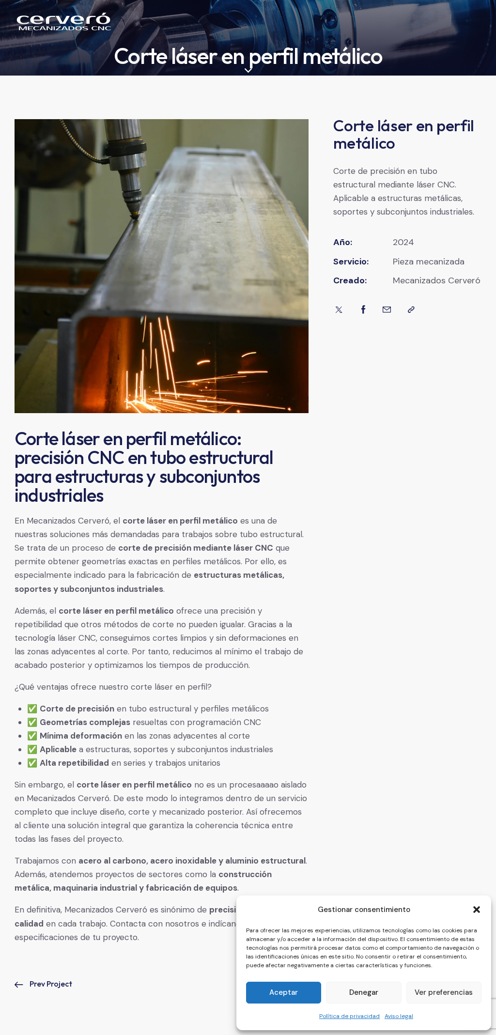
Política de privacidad (349, 1016)
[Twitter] (338, 310)
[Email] (387, 310)
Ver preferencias (444, 992)
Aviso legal (399, 1016)
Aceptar (283, 992)
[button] (476, 909)
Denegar (363, 992)
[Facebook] (363, 310)
